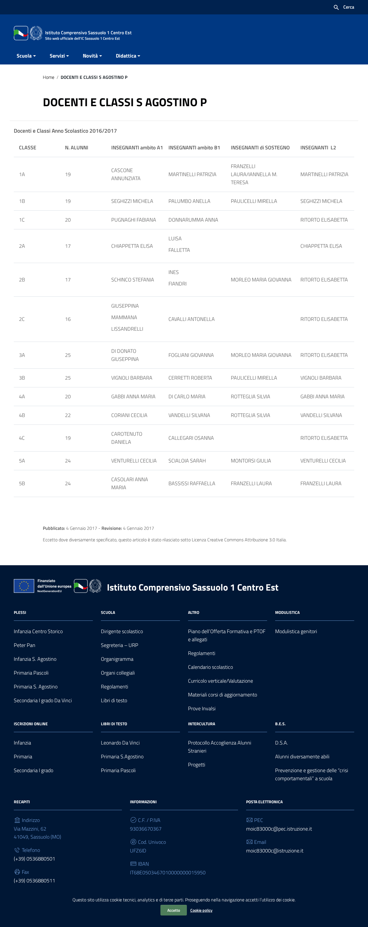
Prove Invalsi (202, 708)
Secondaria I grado (33, 770)
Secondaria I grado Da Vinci (43, 700)
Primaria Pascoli (31, 673)
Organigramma (117, 659)
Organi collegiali (118, 673)
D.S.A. (281, 743)
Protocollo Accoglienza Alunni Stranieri (219, 747)
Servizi (57, 56)
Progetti (196, 764)
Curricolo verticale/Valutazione (220, 681)
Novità (90, 56)
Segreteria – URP (119, 645)
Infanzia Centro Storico (38, 631)
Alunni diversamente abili (302, 756)
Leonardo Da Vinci (120, 743)
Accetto (173, 910)
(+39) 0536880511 (34, 880)
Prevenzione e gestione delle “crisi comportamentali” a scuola (311, 774)
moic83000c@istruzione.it (274, 850)
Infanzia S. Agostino (35, 659)
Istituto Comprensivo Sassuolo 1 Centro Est (193, 587)
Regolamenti (114, 686)
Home (48, 77)
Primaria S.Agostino (122, 756)
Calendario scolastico (210, 667)
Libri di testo (114, 700)
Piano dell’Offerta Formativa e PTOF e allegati (226, 635)
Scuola (24, 56)
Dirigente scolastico (122, 631)
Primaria (23, 756)
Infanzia (22, 743)
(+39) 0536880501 (34, 859)
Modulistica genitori (296, 631)
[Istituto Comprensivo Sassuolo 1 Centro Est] (28, 33)
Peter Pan (24, 645)
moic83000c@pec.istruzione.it (279, 829)
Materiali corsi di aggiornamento (222, 694)
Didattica (126, 56)
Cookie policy (201, 910)
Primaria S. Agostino (35, 686)
